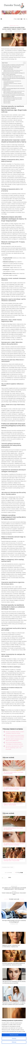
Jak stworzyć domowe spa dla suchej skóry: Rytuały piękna (13, 86)
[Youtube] (21, 19)
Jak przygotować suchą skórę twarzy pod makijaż (12, 97)
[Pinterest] (18, 19)
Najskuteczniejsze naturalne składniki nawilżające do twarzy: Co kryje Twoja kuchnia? (13, 73)
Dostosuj (14, 1038)
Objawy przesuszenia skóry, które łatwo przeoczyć (12, 70)
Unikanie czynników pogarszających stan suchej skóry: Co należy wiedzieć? (13, 89)
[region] (14, 1031)
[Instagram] (17, 19)
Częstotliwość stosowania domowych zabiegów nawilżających (12, 84)
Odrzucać (14, 1042)
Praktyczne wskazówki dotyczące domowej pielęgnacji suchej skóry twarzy (13, 79)
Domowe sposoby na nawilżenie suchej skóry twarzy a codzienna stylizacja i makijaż (13, 96)
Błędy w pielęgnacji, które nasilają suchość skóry (12, 92)
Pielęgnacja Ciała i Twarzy (7, 867)
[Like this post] (16, 872)
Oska (11, 30)
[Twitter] (15, 19)
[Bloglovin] (23, 19)
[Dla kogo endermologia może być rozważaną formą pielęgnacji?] (14, 910)
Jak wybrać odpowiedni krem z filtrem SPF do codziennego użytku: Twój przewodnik (14, 748)
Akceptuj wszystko (14, 1034)
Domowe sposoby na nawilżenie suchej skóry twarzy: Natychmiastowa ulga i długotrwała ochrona (13, 65)
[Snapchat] (24, 19)
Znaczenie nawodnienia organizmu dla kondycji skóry (13, 93)
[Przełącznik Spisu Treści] (23, 63)
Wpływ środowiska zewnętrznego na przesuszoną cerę (13, 91)
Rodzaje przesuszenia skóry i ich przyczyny (11, 71)
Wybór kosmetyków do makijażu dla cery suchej (12, 99)
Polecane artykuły (6, 101)
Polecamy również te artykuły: (9, 100)
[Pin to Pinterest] (20, 872)
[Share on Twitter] (19, 872)
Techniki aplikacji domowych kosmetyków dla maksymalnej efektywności (12, 82)
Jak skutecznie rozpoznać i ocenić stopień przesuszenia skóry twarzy (11, 68)
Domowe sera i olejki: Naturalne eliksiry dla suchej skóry (14, 76)
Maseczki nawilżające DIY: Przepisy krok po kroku (12, 75)
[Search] (26, 19)
